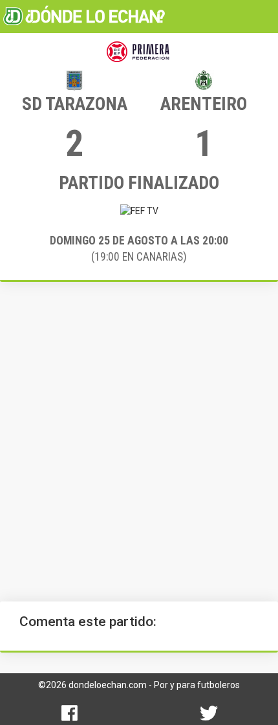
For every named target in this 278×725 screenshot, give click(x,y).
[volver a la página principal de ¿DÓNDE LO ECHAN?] (84, 16)
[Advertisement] (139, 442)
